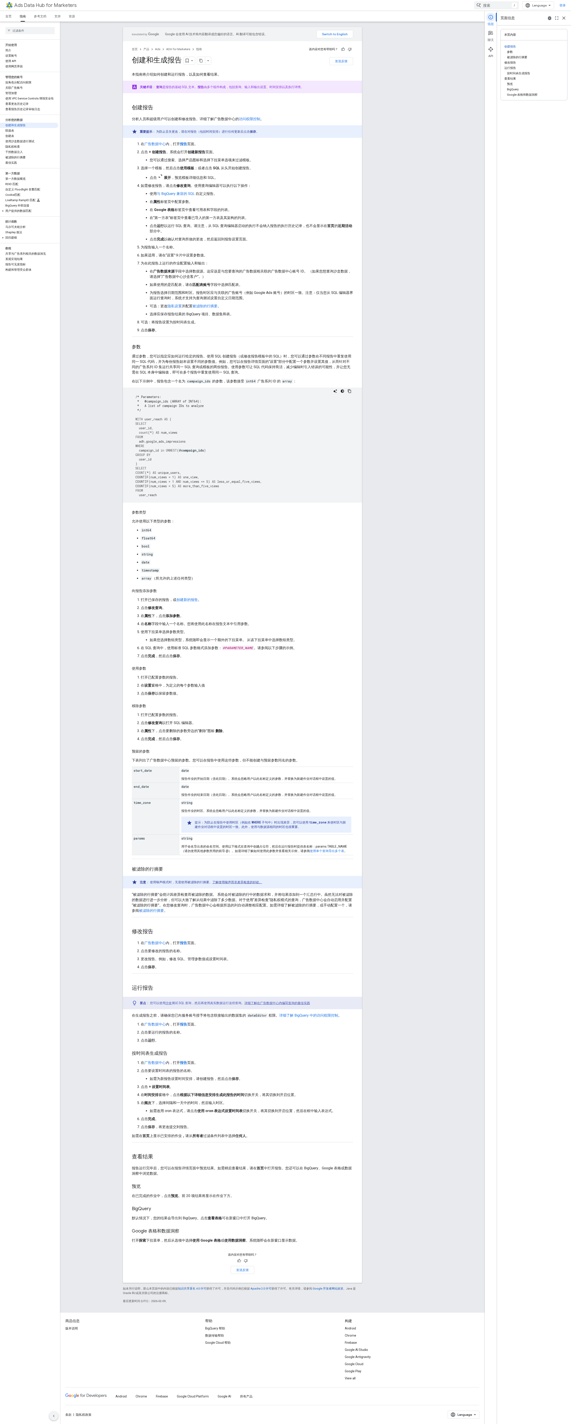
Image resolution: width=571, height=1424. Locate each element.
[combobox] (496, 5)
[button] (29, 211)
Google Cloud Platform (193, 1396)
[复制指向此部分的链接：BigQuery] (155, 1209)
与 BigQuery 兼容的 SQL (176, 194)
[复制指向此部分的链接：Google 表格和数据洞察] (183, 1231)
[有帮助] (343, 49)
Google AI (224, 1396)
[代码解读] (335, 391)
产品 (146, 49)
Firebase (351, 1342)
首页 (8, 16)
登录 (562, 5)
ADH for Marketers (178, 49)
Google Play (353, 1371)
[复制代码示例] (349, 391)
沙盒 (169, 1003)
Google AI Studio (356, 1350)
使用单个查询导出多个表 (327, 851)
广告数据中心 (155, 144)
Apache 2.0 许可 (260, 1288)
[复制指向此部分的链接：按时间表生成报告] (172, 1053)
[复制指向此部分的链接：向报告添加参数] (161, 591)
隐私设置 (175, 306)
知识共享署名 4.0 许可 (192, 1288)
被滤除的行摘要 (204, 306)
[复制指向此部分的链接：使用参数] (150, 668)
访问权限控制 (249, 119)
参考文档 (40, 16)
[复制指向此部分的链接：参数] (145, 347)
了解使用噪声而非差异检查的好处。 (237, 882)
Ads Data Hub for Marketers (45, 5)
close (564, 18)
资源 (72, 16)
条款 (68, 1414)
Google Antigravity (358, 1357)
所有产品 (246, 1396)
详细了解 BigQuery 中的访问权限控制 (308, 1015)
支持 (57, 16)
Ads (157, 49)
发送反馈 (341, 61)
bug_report (549, 18)
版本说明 (71, 1328)
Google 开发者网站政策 (328, 1288)
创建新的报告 (187, 600)
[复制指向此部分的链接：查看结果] (157, 1157)
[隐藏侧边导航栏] (53, 1416)
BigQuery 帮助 (215, 1328)
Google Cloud (354, 1364)
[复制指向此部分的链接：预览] (145, 1186)
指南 (23, 16)
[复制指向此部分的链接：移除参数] (150, 706)
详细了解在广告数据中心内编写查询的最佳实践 (277, 1003)
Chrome (350, 1335)
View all (350, 1378)
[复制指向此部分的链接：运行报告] (157, 988)
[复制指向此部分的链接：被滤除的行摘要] (167, 869)
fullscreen (556, 18)
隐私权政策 (83, 1414)
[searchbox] (30, 30)
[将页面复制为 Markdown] (201, 60)
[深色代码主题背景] (342, 391)
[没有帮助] (349, 49)
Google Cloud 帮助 (218, 1342)
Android (350, 1328)
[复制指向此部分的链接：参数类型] (150, 512)
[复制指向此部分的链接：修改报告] (157, 932)
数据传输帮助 (214, 1335)
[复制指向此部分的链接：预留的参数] (154, 751)
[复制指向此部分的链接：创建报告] (157, 108)
